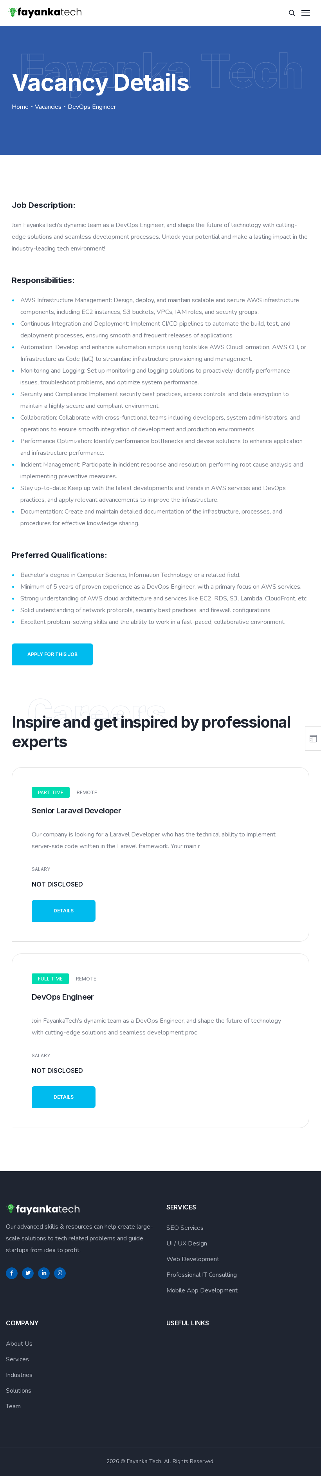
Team (13, 1406)
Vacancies (48, 107)
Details (64, 911)
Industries (19, 1375)
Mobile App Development (202, 1290)
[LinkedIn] (44, 1273)
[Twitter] (28, 1273)
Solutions (18, 1390)
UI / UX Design (186, 1243)
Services (17, 1359)
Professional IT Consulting (201, 1275)
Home (20, 107)
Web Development (192, 1259)
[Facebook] (12, 1273)
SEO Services (185, 1228)
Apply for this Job (52, 654)
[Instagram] (60, 1273)
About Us (19, 1343)
